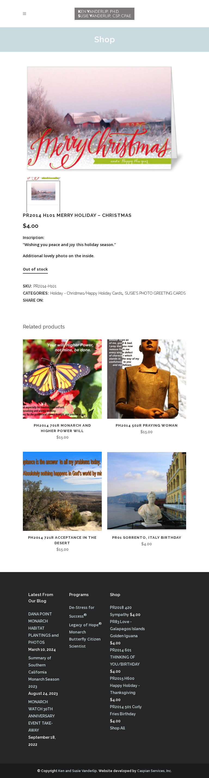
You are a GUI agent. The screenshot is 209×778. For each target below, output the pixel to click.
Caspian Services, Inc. (154, 771)
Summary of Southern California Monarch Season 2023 (43, 672)
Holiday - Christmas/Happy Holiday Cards (86, 293)
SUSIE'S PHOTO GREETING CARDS (155, 293)
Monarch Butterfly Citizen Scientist (85, 639)
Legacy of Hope (85, 624)
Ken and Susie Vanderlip (77, 771)
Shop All (117, 728)
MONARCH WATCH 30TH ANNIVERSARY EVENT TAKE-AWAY (41, 716)
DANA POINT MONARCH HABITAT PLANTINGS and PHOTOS (43, 628)
